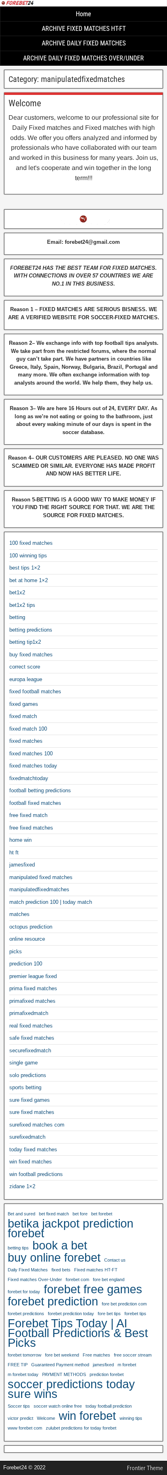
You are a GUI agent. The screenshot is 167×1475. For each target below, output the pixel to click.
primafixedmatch (28, 1013)
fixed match (23, 716)
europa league (25, 679)
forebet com (77, 1279)
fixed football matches (35, 691)
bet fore (80, 1213)
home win (20, 840)
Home (83, 14)
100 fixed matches (31, 543)
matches (19, 914)
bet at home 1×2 (28, 580)
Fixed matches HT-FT (96, 1269)
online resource (27, 939)
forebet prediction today (71, 1313)
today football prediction (109, 1406)
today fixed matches (33, 1149)
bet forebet (101, 1213)
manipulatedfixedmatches (39, 889)
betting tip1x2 (25, 642)
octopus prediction (30, 927)
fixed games (23, 704)
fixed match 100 (28, 729)
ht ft (14, 852)
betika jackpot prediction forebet (70, 1228)
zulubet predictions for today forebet (81, 1428)
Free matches (96, 1354)
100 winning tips (28, 556)
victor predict (20, 1418)
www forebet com (25, 1428)
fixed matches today (33, 766)
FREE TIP (18, 1364)
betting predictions (30, 630)
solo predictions (27, 1075)
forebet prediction (53, 1301)
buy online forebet (54, 1257)
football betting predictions (40, 790)
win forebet (87, 1416)
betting (17, 617)
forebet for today (24, 1291)
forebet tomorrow (24, 1354)
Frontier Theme (145, 1468)
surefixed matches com (36, 1125)
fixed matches (26, 741)
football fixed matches (35, 803)
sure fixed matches (31, 1112)
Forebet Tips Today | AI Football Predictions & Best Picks (78, 1333)
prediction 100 (25, 964)
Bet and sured (21, 1213)
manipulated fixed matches (41, 877)
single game (23, 1063)
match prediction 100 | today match (50, 902)
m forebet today (23, 1374)
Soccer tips (19, 1406)
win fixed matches (30, 1162)
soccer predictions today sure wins (71, 1389)
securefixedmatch (30, 1050)
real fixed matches (31, 1026)
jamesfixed (22, 865)
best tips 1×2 (24, 568)
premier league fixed (33, 976)
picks (15, 951)
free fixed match (28, 815)
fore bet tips (109, 1313)
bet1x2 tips (22, 605)
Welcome (25, 103)
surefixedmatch (27, 1137)
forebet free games (93, 1289)
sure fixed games (29, 1100)
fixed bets (61, 1269)
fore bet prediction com (124, 1303)
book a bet (59, 1245)
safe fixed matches (31, 1038)
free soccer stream (133, 1354)
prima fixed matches (33, 988)
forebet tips (135, 1313)
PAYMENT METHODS (64, 1374)
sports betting (25, 1087)
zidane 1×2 (22, 1186)
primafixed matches (32, 1001)
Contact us (115, 1260)
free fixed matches (31, 828)
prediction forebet (107, 1374)
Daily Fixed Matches (28, 1269)
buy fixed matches (31, 654)
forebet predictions (26, 1313)
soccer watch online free (58, 1406)
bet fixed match (54, 1213)
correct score (24, 667)
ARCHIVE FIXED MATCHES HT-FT (84, 28)
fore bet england (108, 1279)
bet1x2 (17, 592)
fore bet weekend (62, 1354)
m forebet (127, 1364)
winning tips (131, 1418)
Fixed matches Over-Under (35, 1279)
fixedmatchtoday (28, 778)
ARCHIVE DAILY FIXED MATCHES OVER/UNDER (83, 58)
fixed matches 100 (31, 753)
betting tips (18, 1247)
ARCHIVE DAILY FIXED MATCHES (84, 43)
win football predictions (36, 1174)
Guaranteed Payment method (60, 1364)
